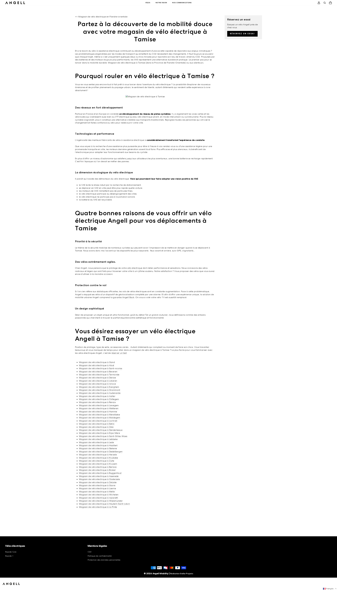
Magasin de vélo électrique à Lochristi (98, 420)
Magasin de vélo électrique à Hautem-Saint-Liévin (104, 503)
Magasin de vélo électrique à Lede (96, 442)
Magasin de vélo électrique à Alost (96, 365)
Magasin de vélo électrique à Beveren (98, 371)
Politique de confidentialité (100, 556)
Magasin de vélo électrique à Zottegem (99, 399)
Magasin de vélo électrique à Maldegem (99, 417)
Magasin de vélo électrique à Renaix (97, 402)
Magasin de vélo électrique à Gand (97, 362)
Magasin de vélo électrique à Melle (97, 491)
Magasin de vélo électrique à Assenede (99, 476)
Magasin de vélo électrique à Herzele (98, 454)
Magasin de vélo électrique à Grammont (99, 390)
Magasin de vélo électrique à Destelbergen (100, 451)
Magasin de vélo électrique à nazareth (98, 497)
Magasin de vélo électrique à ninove (97, 383)
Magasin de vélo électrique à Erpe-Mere (99, 433)
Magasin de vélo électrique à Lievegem (99, 405)
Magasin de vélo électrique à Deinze (97, 377)
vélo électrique (134, 268)
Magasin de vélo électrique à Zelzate (98, 482)
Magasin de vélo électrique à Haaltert (98, 445)
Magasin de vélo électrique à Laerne (97, 488)
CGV (90, 552)
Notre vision (161, 3)
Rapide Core (10, 552)
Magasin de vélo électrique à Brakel (97, 470)
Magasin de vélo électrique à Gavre (97, 485)
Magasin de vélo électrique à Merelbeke (99, 414)
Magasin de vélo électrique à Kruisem (98, 463)
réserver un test (119, 353)
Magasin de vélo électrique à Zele (96, 427)
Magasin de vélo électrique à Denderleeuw (101, 430)
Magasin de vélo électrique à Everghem (99, 387)
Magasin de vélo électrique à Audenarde (99, 393)
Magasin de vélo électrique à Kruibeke (98, 457)
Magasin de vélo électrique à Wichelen (98, 494)
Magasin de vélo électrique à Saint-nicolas (100, 368)
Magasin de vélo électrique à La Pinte (98, 507)
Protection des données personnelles (104, 560)
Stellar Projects (186, 573)
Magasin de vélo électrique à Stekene (98, 448)
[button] (330, 588)
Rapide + (9, 556)
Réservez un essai (242, 34)
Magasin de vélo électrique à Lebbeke (98, 439)
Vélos (147, 3)
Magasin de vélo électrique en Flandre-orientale (102, 16)
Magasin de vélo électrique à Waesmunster (101, 500)
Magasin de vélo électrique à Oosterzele (99, 479)
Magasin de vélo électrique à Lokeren (98, 380)
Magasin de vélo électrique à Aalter (97, 396)
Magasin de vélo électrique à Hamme (98, 411)
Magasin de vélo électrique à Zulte (96, 460)
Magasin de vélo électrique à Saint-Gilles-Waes (103, 436)
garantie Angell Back (123, 297)
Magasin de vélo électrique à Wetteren (98, 408)
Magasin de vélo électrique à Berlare (98, 467)
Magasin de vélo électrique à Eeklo (97, 423)
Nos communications (182, 3)
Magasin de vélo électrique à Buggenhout (100, 473)
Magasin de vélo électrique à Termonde (99, 374)
